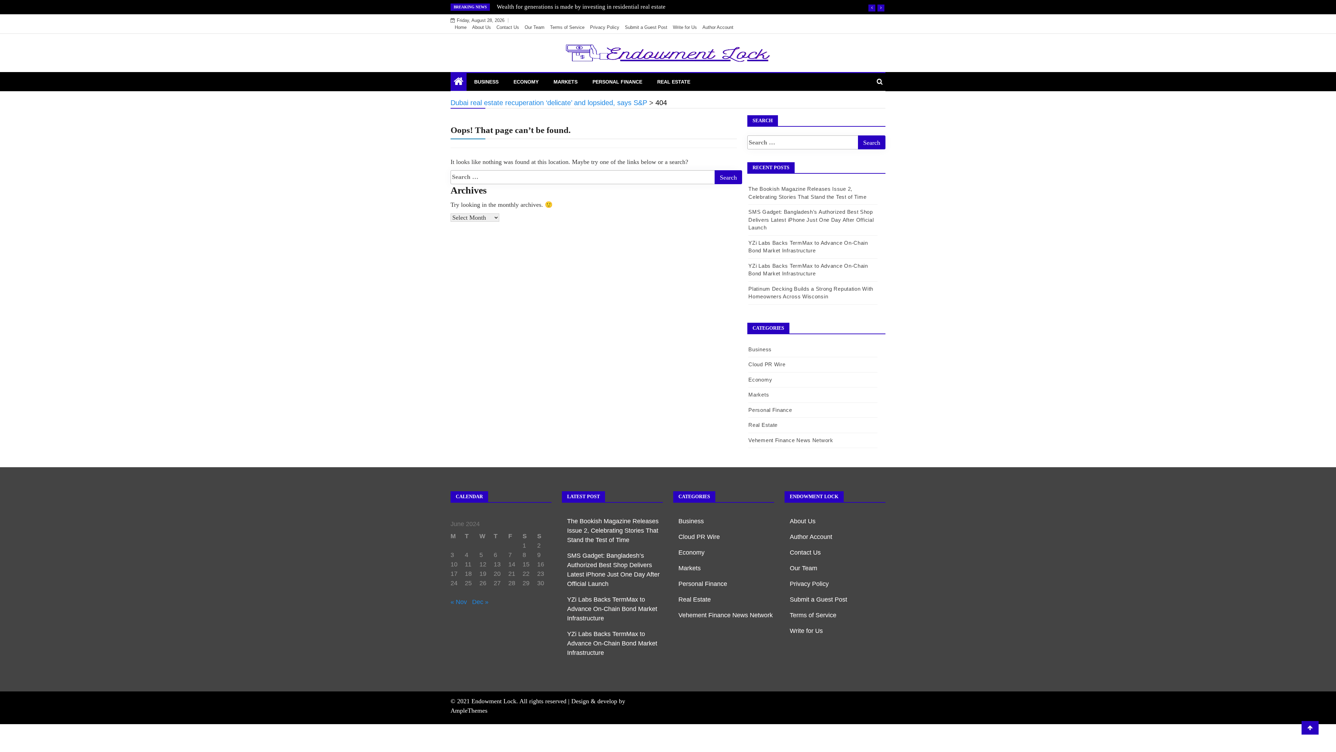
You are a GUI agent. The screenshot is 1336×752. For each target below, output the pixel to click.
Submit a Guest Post (646, 27)
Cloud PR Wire (766, 364)
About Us (481, 27)
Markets (566, 82)
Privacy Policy (604, 27)
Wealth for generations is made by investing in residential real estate (581, 6)
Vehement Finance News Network (790, 440)
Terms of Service (567, 27)
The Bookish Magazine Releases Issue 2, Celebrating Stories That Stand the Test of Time (613, 530)
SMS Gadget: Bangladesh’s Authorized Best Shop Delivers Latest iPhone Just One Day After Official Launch (811, 219)
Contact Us (507, 27)
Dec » (480, 601)
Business (486, 82)
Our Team (534, 27)
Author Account (717, 27)
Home (461, 27)
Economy (526, 82)
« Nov (459, 601)
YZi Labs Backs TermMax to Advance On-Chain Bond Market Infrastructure (612, 609)
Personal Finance (617, 82)
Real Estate (673, 82)
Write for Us (685, 27)
